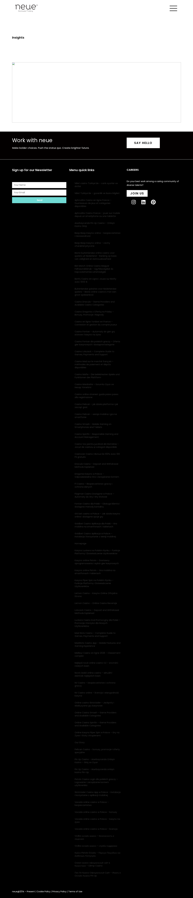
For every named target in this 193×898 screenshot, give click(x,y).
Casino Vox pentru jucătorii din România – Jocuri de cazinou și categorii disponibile (97, 446)
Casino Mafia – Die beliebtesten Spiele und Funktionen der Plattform (97, 376)
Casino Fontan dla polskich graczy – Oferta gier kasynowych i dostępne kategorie (97, 343)
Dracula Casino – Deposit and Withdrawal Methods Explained (96, 465)
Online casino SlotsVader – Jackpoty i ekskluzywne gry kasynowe (94, 704)
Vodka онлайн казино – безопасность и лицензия (94, 837)
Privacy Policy (59, 891)
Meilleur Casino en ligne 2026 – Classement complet (97, 654)
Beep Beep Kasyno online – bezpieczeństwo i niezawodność (97, 235)
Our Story (80, 742)
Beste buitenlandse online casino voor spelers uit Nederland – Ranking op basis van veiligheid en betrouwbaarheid (96, 255)
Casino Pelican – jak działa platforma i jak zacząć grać (96, 406)
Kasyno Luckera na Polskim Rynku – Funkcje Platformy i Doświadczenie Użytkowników (97, 552)
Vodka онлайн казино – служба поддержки (96, 845)
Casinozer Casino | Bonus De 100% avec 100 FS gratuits (97, 455)
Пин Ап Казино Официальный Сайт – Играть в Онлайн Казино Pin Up (98, 874)
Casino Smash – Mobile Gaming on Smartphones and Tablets (93, 426)
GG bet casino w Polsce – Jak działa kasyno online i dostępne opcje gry (97, 515)
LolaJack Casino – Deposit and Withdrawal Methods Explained (97, 612)
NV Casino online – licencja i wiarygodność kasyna (97, 694)
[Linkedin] (146, 205)
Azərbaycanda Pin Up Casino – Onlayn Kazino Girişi (95, 225)
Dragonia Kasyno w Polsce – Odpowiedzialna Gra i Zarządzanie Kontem (97, 475)
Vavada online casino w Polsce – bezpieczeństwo (92, 804)
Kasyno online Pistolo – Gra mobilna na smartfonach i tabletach (95, 572)
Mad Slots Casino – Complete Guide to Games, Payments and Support (95, 635)
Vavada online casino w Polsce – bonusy (96, 812)
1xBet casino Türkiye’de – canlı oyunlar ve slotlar (96, 185)
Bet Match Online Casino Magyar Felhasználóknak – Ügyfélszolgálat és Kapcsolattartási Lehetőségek (94, 268)
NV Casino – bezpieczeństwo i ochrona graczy (95, 684)
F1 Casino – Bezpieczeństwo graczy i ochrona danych (93, 485)
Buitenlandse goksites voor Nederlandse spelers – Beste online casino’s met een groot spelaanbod (95, 291)
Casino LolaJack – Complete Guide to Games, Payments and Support (94, 353)
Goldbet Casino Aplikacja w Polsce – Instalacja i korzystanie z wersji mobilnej (95, 535)
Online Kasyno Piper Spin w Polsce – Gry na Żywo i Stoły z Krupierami (97, 734)
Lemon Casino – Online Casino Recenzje (96, 603)
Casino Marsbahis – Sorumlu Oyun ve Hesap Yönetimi (94, 386)
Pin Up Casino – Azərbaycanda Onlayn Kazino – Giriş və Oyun (95, 761)
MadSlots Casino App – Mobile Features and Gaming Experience (97, 644)
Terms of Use (75, 891)
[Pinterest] (156, 205)
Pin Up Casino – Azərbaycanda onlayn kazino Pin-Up (94, 771)
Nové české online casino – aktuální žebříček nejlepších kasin (93, 674)
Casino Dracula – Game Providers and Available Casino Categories (95, 303)
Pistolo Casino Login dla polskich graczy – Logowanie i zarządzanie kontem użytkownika (96, 782)
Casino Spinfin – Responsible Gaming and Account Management (96, 436)
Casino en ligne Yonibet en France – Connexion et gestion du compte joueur (96, 323)
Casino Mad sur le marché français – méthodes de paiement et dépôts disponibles (94, 364)
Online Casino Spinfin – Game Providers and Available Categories (95, 724)
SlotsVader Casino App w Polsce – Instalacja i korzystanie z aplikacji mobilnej (98, 794)
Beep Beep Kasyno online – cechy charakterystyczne (92, 244)
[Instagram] (136, 205)
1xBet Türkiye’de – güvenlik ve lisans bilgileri (97, 193)
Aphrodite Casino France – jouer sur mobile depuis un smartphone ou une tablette (97, 215)
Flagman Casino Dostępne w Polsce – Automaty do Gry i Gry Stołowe (94, 495)
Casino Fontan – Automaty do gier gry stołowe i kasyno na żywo (95, 333)
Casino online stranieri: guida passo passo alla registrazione (96, 396)
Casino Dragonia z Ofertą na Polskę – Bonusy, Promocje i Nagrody (94, 313)
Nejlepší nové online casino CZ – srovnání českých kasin (96, 664)
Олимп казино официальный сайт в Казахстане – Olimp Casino (92, 864)
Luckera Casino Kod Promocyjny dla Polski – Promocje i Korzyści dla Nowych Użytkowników (97, 623)
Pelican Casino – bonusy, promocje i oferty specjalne (97, 751)
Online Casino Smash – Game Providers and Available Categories (95, 714)
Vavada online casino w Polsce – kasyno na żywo (97, 821)
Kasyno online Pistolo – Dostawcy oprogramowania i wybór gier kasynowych (97, 562)
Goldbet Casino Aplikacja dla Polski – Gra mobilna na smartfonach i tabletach (96, 525)
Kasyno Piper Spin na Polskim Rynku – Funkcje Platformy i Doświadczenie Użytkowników (94, 583)
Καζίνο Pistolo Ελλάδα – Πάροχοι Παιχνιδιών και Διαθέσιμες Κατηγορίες (97, 854)
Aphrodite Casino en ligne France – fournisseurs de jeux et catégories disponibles (93, 203)
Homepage (80, 543)
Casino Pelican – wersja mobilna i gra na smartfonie (96, 416)
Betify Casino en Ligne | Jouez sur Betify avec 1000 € (95, 280)
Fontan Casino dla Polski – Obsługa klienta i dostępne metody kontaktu (97, 505)
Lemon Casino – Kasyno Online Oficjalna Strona (96, 595)
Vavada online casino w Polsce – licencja (96, 828)
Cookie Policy (44, 891)
